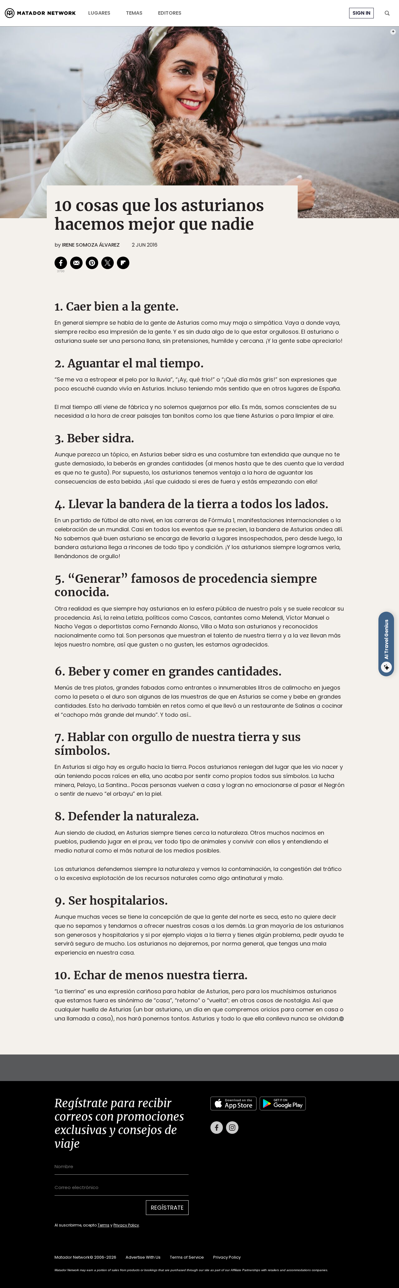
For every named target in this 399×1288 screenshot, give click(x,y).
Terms (206, 686)
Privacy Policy (228, 686)
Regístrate (257, 670)
